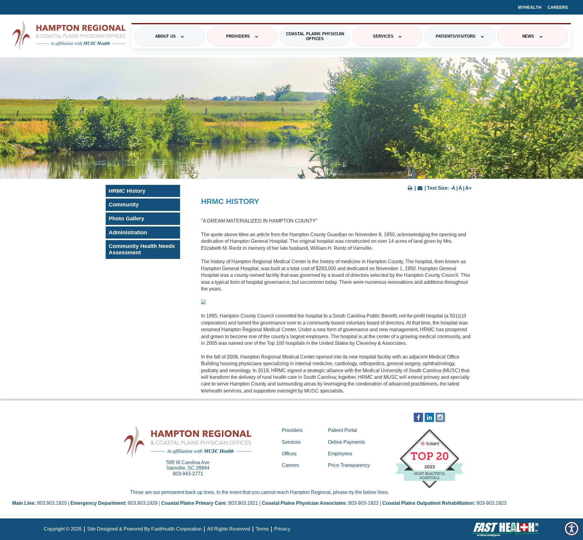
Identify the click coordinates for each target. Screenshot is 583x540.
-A (452, 188)
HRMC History (127, 191)
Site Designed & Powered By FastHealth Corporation (144, 529)
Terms (262, 529)
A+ (468, 188)
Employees (340, 453)
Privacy (282, 529)
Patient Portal (342, 430)
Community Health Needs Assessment (142, 249)
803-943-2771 (188, 473)
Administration (128, 232)
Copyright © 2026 (63, 529)
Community (124, 205)
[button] (571, 528)
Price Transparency (349, 465)
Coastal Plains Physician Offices (315, 36)
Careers (557, 7)
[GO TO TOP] (553, 534)
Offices (289, 453)
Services (383, 36)
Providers (238, 36)
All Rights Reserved (228, 529)
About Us (165, 36)
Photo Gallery (126, 219)
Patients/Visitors (456, 36)
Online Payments (346, 442)
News (528, 36)
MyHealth (529, 7)
